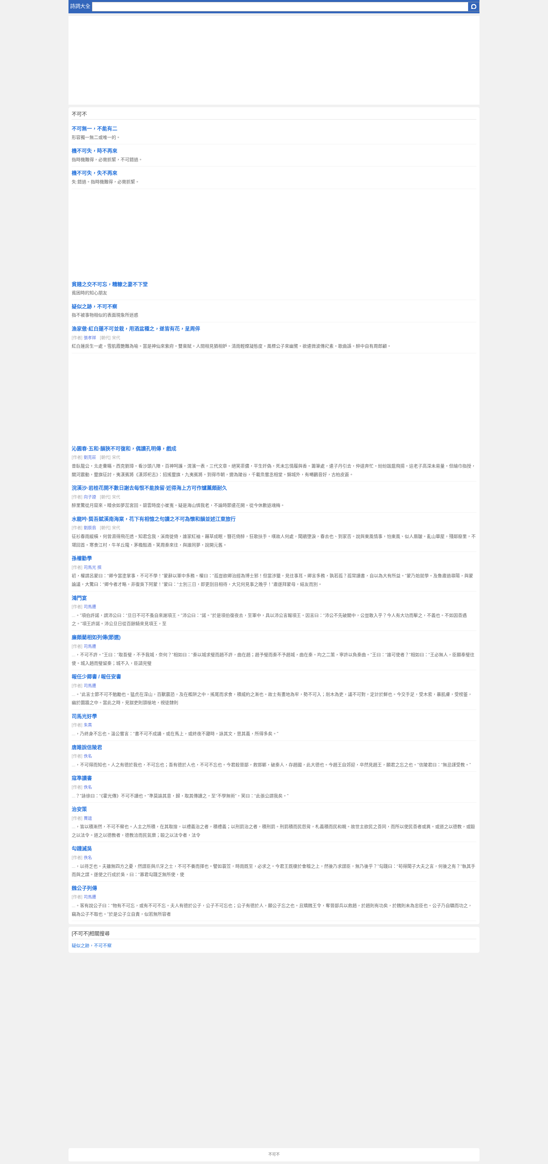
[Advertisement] (258, 60)
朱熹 (88, 725)
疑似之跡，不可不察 (92, 945)
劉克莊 (90, 457)
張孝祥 (90, 337)
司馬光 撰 (92, 567)
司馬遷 (90, 606)
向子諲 (90, 496)
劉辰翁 (90, 527)
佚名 (88, 756)
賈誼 (88, 818)
